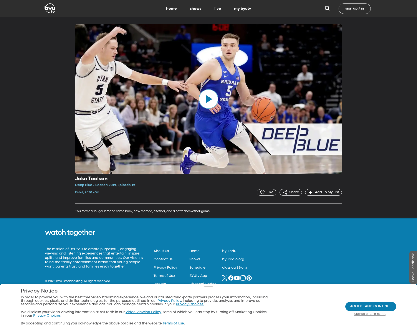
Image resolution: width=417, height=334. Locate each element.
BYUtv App (198, 276)
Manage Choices (370, 314)
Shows (194, 259)
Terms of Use (164, 276)
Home (194, 251)
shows (195, 9)
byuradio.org (233, 259)
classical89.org (234, 268)
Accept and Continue (370, 306)
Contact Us (163, 259)
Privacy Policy (165, 268)
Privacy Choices (47, 315)
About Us (161, 251)
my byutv (242, 9)
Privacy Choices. (190, 304)
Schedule (197, 268)
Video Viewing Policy (143, 312)
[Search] (327, 8)
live (217, 9)
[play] (208, 99)
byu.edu (229, 251)
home (171, 9)
